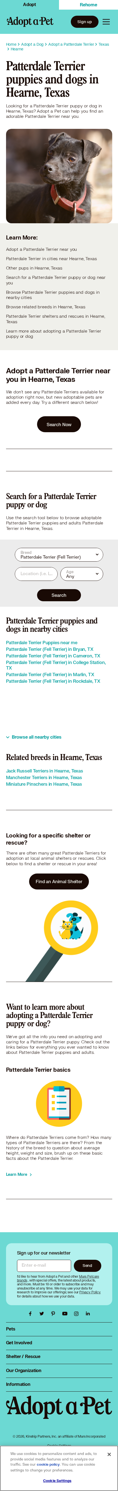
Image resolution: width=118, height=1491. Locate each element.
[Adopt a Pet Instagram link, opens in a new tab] (77, 1313)
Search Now (59, 424)
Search (59, 595)
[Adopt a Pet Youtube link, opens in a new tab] (66, 1313)
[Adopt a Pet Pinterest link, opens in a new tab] (54, 1313)
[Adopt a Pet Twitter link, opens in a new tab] (43, 1313)
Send (87, 1265)
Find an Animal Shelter (59, 881)
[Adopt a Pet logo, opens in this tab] (59, 1413)
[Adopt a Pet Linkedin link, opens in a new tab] (87, 1313)
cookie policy (48, 1464)
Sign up (84, 21)
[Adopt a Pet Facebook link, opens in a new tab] (31, 1313)
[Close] (109, 1454)
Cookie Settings (57, 1481)
